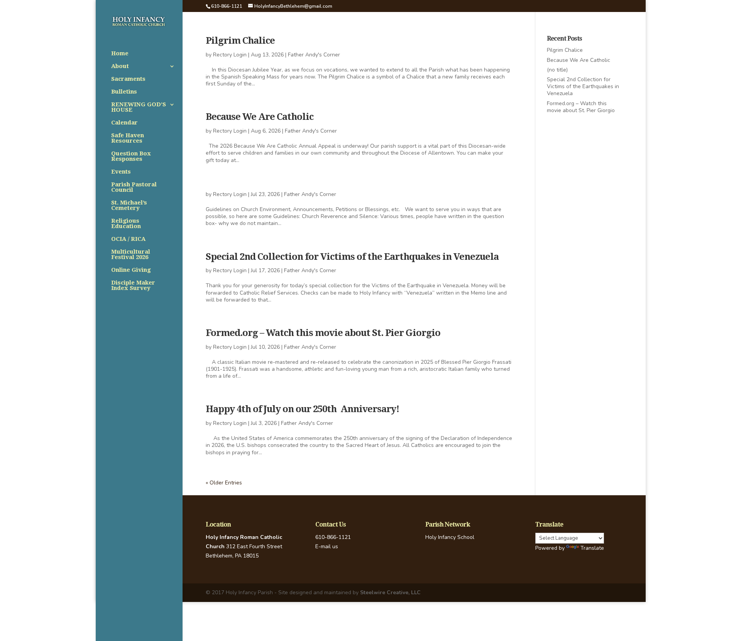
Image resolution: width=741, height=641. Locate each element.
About (120, 66)
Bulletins (124, 92)
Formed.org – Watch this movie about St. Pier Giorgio (323, 332)
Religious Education (126, 224)
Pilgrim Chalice (240, 40)
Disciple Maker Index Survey (133, 286)
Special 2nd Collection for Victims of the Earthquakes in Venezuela (352, 256)
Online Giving (131, 270)
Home (120, 54)
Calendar (124, 123)
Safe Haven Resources (127, 138)
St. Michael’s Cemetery (129, 205)
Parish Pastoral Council (134, 187)
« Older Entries (224, 482)
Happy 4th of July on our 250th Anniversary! (302, 409)
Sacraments (128, 79)
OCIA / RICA (128, 239)
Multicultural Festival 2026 (130, 255)
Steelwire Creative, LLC (390, 592)
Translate (592, 548)
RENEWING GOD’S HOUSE (138, 107)
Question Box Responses (131, 156)
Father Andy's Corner (314, 54)
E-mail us (326, 546)
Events (121, 172)
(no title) (557, 69)
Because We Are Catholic (259, 116)
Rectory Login (230, 54)
